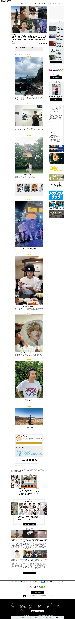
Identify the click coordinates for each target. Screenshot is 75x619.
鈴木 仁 (17, 465)
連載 (53, 3)
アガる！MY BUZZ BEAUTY (40, 540)
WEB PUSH (62, 70)
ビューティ (30, 3)
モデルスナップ (35, 3)
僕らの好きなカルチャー (24, 469)
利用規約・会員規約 (50, 615)
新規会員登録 (57, 77)
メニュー (74, 1)
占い (55, 3)
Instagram (50, 70)
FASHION (25, 539)
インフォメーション (60, 3)
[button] (20, 195)
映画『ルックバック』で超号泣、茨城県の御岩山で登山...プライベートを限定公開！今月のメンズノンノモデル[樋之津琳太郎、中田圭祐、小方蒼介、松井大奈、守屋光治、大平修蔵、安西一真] (29, 450)
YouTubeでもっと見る (30, 524)
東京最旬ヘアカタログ (15, 560)
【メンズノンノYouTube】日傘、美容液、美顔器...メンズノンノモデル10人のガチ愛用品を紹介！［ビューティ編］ (28, 518)
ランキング (21, 3)
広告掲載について (44, 615)
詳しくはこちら (56, 617)
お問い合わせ (39, 615)
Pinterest (58, 70)
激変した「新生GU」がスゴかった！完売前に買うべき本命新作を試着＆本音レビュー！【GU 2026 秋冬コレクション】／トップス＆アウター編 (59, 38)
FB (41, 43)
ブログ (39, 3)
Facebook (56, 70)
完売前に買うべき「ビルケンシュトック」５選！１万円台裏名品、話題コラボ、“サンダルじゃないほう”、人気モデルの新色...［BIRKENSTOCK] (59, 30)
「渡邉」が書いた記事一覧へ (29, 443)
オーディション (17, 3)
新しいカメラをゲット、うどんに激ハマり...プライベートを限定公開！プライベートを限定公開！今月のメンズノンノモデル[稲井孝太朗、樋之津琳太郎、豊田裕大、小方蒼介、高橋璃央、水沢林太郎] (29, 454)
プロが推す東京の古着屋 (28, 560)
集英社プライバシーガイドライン (32, 615)
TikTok (52, 70)
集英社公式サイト (24, 615)
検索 (72, 1)
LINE (46, 43)
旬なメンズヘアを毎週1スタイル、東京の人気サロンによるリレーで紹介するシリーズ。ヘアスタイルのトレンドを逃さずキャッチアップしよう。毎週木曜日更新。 (17, 565)
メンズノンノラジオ (15, 540)
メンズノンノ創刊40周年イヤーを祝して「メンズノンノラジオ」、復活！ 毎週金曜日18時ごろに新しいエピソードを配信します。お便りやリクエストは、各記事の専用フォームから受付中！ (16, 545)
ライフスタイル (43, 3)
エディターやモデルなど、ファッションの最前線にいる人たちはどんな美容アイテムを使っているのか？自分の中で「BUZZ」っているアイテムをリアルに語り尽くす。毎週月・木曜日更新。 (40, 545)
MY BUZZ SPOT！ (39, 560)
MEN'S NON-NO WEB (3, 1)
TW (39, 43)
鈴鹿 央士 (20, 465)
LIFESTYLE (13, 34)
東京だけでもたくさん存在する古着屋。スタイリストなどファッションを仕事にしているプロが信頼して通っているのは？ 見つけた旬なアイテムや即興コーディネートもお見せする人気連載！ (28, 565)
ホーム (13, 3)
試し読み (56, 99)
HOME (12, 469)
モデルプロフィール (49, 3)
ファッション (26, 3)
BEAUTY (22, 488)
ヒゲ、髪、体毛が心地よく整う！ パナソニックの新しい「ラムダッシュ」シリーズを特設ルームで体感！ (42, 193)
